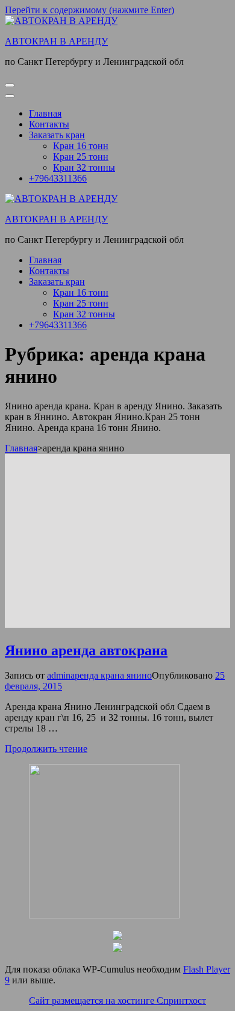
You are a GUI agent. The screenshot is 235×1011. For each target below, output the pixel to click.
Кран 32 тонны (84, 167)
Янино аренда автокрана (86, 650)
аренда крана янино (111, 675)
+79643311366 (58, 178)
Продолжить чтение (46, 749)
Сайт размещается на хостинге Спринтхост (117, 1000)
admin (58, 675)
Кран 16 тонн (80, 146)
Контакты (49, 124)
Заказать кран (57, 135)
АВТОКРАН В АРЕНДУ (56, 41)
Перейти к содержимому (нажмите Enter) (89, 10)
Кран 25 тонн (80, 156)
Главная (45, 113)
